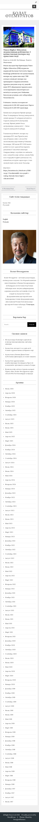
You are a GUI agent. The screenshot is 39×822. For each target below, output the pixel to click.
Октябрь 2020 (10, 649)
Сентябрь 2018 (10, 754)
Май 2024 (8, 476)
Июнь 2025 (9, 428)
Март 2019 (9, 728)
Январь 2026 (10, 402)
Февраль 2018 (10, 780)
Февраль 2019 (10, 732)
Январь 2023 (10, 536)
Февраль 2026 (10, 397)
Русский (6, 205)
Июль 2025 (9, 423)
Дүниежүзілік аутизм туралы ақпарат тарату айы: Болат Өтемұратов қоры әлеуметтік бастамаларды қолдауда (19, 371)
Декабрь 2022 (10, 541)
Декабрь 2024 (10, 445)
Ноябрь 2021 (9, 597)
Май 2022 (8, 571)
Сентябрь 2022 (10, 554)
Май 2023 (8, 523)
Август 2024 (9, 463)
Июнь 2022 (9, 567)
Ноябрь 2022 (10, 545)
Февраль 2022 (10, 584)
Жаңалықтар (7, 62)
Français (6, 222)
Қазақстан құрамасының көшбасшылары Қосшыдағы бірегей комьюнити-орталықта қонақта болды (20, 363)
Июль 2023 (9, 515)
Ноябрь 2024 (10, 450)
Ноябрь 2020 (10, 645)
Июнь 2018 (9, 763)
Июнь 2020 (9, 662)
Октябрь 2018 (10, 749)
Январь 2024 (10, 489)
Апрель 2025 (10, 436)
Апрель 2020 (10, 671)
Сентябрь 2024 (11, 458)
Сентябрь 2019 (10, 702)
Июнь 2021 (9, 619)
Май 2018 (8, 767)
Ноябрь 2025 (10, 406)
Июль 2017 (9, 802)
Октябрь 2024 (10, 454)
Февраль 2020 (10, 680)
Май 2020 (8, 667)
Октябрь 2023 (10, 502)
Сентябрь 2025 (10, 415)
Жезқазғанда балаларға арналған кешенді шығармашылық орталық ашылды (18, 342)
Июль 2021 (9, 615)
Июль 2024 (9, 467)
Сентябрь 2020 (11, 654)
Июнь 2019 (9, 715)
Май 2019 (8, 719)
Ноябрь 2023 (10, 497)
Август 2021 (9, 610)
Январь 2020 (10, 684)
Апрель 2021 (9, 628)
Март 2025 (9, 441)
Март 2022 (9, 580)
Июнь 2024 (9, 471)
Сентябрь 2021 (10, 606)
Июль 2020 (9, 658)
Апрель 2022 (10, 576)
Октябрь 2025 (10, 410)
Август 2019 (9, 706)
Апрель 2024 (10, 480)
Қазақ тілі (7, 203)
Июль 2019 (9, 710)
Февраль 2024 (10, 484)
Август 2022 (9, 558)
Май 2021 (8, 623)
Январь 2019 (9, 736)
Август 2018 (9, 758)
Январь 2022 (10, 589)
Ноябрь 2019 (9, 693)
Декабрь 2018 (10, 741)
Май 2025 (8, 432)
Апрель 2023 (10, 528)
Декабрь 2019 (10, 689)
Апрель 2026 (10, 393)
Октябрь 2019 (10, 697)
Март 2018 (9, 776)
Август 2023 (9, 510)
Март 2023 (9, 532)
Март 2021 (9, 632)
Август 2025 (9, 419)
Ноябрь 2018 (9, 745)
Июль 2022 (9, 563)
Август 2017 (9, 797)
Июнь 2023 (9, 519)
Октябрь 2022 (10, 549)
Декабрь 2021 (10, 593)
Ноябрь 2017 (9, 793)
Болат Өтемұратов (19, 14)
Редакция (22, 60)
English (5, 219)
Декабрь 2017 (10, 789)
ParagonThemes (19, 819)
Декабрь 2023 (10, 493)
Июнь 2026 (9, 389)
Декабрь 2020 (10, 641)
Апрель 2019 (9, 723)
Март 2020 (9, 676)
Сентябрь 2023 (11, 506)
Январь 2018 (9, 784)
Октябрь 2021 (10, 602)
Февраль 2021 (10, 636)
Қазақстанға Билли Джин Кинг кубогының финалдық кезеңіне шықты (20, 356)
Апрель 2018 (9, 771)
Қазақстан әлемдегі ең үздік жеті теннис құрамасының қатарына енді (19, 349)
